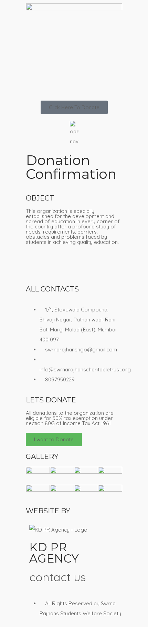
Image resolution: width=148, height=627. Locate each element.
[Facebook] (34, 267)
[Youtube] (53, 267)
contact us (57, 577)
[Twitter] (71, 267)
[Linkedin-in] (108, 267)
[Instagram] (90, 267)
